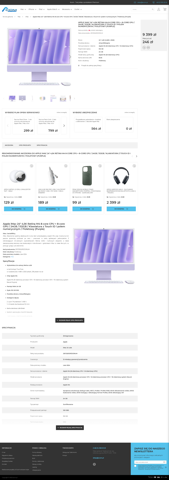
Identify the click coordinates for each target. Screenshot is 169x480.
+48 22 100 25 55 (161, 2)
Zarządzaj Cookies (7, 461)
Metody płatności (37, 455)
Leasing (34, 467)
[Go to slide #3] (32, 98)
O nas (3, 452)
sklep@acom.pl (142, 2)
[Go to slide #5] (53, 98)
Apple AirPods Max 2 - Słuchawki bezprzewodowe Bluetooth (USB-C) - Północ (121, 191)
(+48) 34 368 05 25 (99, 448)
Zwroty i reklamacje (38, 461)
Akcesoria (9, 145)
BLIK (33, 458)
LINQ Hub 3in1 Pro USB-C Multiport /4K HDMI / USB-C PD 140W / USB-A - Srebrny (51, 191)
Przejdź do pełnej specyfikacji (91, 65)
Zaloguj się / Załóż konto (70, 452)
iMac (27, 17)
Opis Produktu (25, 145)
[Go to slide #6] (63, 98)
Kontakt (4, 464)
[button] (159, 9)
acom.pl (15, 477)
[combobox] (142, 9)
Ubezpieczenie (36, 470)
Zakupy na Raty (36, 464)
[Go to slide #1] (12, 98)
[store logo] (9, 9)
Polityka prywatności (8, 458)
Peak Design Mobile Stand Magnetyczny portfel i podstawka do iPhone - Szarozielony (86, 191)
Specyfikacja (42, 145)
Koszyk (65, 455)
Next (64, 125)
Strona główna (8, 17)
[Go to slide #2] (22, 98)
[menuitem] (23, 9)
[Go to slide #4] (42, 98)
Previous (8, 125)
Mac (19, 17)
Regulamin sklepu (7, 455)
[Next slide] (70, 57)
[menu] (75, 10)
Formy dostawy (37, 452)
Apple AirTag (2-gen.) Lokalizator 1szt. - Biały (17, 190)
